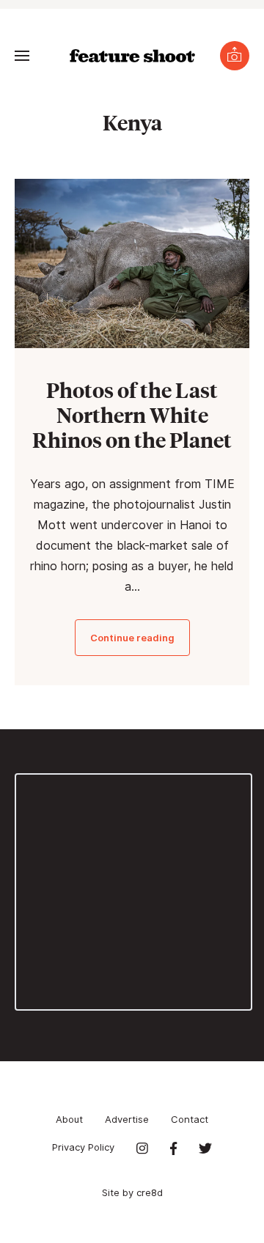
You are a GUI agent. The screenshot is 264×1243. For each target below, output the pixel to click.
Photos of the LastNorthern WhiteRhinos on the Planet (132, 414)
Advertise (127, 1119)
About (69, 1119)
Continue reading (132, 637)
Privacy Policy (83, 1147)
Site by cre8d (132, 1192)
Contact (189, 1119)
